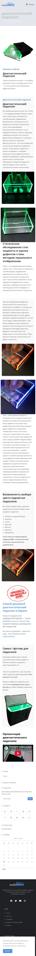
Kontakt (8, 925)
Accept (7, 951)
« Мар (3, 869)
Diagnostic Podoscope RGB (14, 922)
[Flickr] (11, 817)
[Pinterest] (5, 817)
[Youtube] (23, 817)
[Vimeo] (17, 817)
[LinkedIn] (29, 811)
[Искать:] (18, 776)
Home (8, 913)
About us (9, 916)
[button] (5, 51)
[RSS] (29, 817)
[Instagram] (17, 811)
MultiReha (9, 919)
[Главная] (2, 21)
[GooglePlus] (23, 811)
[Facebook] (11, 811)
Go (30, 799)
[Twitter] (5, 811)
